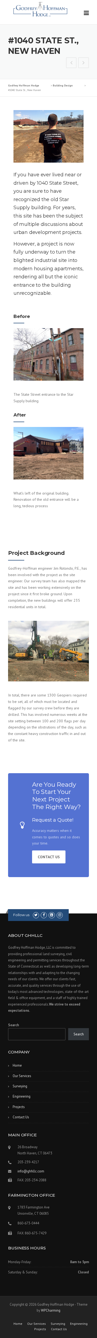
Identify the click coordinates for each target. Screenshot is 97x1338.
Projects (19, 1107)
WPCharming (50, 1310)
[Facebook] (44, 915)
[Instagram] (60, 915)
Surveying (20, 1086)
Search (13, 1025)
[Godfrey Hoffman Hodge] (40, 7)
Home (17, 1065)
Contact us (49, 856)
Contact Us (21, 1117)
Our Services (22, 1076)
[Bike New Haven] (71, 63)
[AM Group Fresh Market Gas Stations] (83, 63)
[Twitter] (36, 915)
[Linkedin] (51, 915)
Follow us (21, 915)
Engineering (21, 1096)
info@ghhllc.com (31, 1171)
